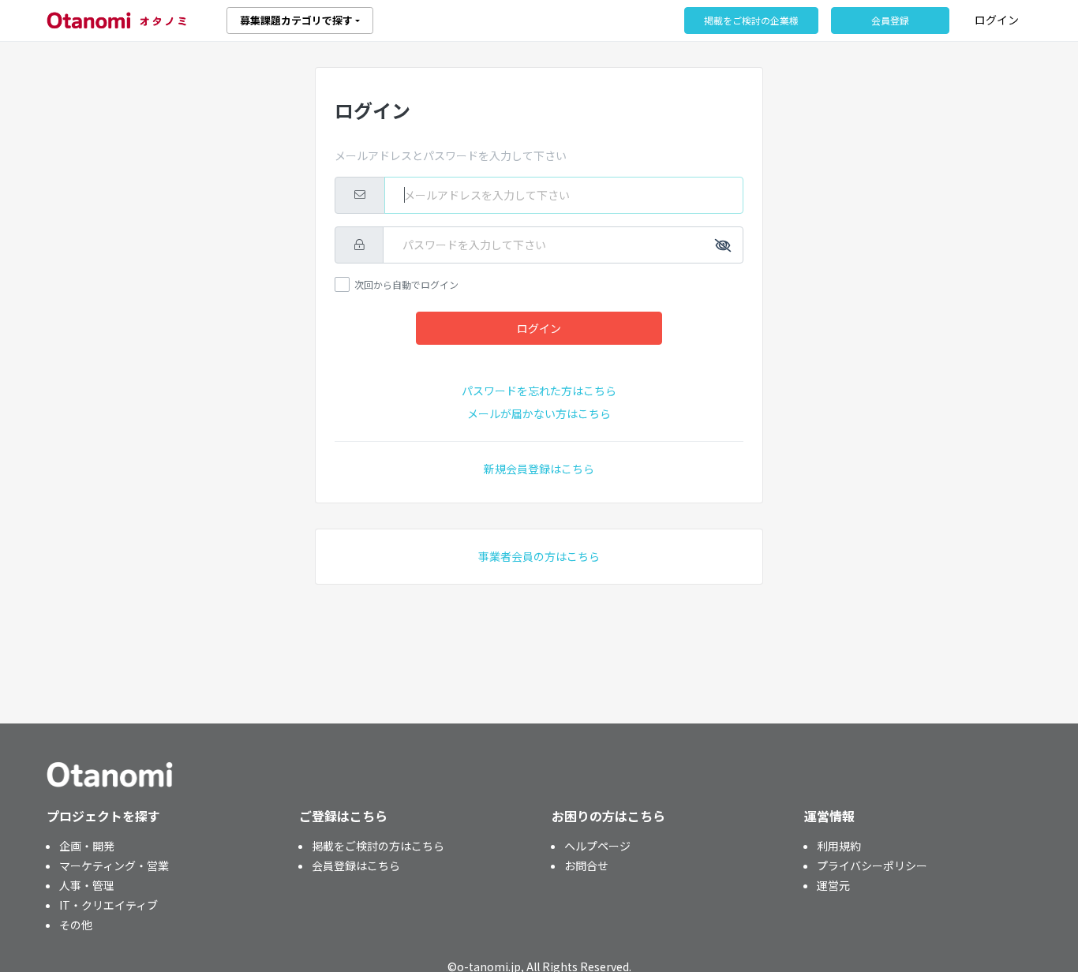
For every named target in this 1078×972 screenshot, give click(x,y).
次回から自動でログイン (406, 284)
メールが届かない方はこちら (539, 413)
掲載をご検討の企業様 (751, 20)
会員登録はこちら (356, 865)
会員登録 (890, 20)
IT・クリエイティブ (108, 905)
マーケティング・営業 (114, 865)
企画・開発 (86, 846)
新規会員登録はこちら (539, 469)
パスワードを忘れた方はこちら (539, 390)
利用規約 (839, 846)
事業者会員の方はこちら (539, 556)
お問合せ (586, 865)
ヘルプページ (597, 846)
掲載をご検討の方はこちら (378, 846)
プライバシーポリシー (872, 865)
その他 (75, 925)
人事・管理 (86, 885)
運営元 (833, 885)
